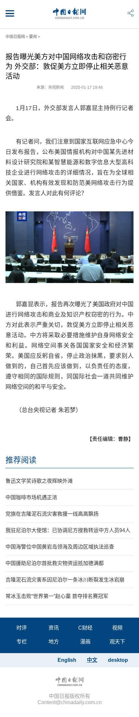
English (67, 660)
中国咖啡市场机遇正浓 (31, 497)
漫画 (85, 641)
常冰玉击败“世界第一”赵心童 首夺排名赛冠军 (56, 596)
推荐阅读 (21, 460)
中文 (92, 660)
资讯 (53, 628)
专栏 (21, 641)
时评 (21, 628)
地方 (53, 641)
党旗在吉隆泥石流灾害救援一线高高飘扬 (52, 514)
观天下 (117, 641)
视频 (117, 628)
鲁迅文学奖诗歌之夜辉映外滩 (39, 481)
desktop (118, 660)
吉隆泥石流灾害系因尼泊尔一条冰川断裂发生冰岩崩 (64, 579)
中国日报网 (15, 37)
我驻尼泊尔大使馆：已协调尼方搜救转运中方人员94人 (67, 530)
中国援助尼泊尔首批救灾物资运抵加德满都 (54, 563)
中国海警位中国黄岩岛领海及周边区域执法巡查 (59, 547)
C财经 (85, 628)
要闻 (33, 37)
